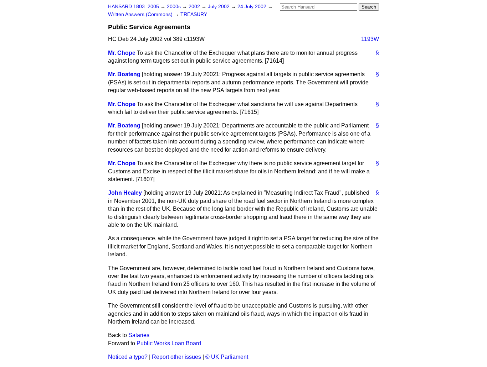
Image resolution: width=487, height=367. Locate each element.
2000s (174, 6)
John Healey (125, 193)
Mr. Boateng (124, 74)
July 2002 (219, 6)
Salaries (138, 335)
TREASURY (193, 14)
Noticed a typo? (128, 357)
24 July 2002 (252, 6)
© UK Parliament (226, 357)
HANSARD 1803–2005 (133, 6)
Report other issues (176, 357)
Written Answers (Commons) (141, 14)
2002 (195, 6)
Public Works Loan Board (169, 343)
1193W (370, 39)
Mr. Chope (121, 53)
